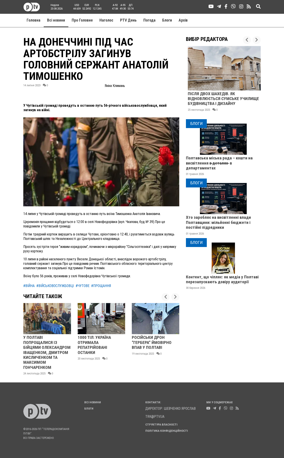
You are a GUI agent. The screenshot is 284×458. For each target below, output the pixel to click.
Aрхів (183, 20)
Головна (33, 20)
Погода (149, 20)
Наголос (106, 20)
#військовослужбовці (55, 286)
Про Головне (82, 20)
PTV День (128, 20)
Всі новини (56, 20)
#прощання (101, 286)
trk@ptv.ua (154, 416)
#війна (29, 286)
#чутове (82, 286)
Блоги (167, 20)
